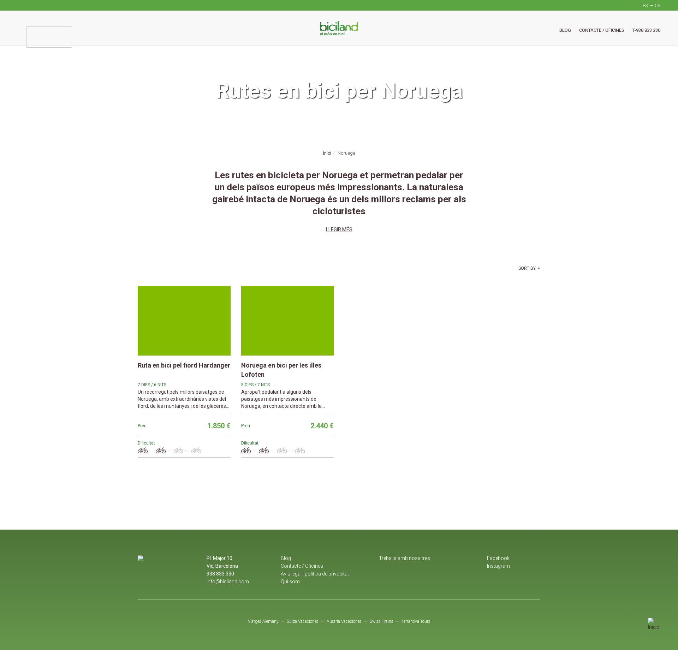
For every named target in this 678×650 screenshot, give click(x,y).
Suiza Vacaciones (303, 621)
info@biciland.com (228, 581)
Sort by (527, 268)
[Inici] (339, 27)
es (645, 5)
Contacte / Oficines (601, 30)
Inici (327, 153)
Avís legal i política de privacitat (315, 574)
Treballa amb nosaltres (404, 558)
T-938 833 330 (646, 30)
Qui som (290, 581)
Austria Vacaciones (344, 621)
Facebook (498, 558)
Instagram (498, 566)
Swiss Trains (381, 621)
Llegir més (339, 229)
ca (657, 5)
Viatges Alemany (263, 621)
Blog (565, 30)
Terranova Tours (416, 621)
